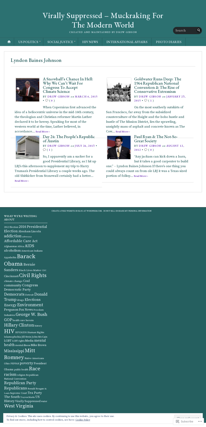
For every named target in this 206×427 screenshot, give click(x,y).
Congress (30, 285)
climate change (13, 281)
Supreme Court (18, 393)
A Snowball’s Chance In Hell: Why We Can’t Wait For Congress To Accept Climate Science (68, 85)
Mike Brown (38, 345)
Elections (32, 299)
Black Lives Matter (30, 270)
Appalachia (10, 257)
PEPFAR (14, 363)
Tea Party (35, 393)
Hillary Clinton (19, 325)
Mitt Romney (19, 354)
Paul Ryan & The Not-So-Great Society (156, 138)
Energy (10, 305)
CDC (44, 270)
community (13, 285)
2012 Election (11, 227)
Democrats (14, 294)
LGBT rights (18, 340)
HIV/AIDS (21, 332)
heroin (30, 320)
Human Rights (35, 332)
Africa (21, 246)
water (44, 401)
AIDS (29, 246)
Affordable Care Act (20, 241)
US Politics (28, 42)
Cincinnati (11, 276)
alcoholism (12, 251)
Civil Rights (32, 275)
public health (21, 369)
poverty (26, 363)
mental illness (22, 345)
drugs (20, 300)
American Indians (32, 250)
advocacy (27, 236)
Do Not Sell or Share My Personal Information (127, 211)
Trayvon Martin (27, 397)
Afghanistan (10, 246)
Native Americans (34, 358)
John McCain (39, 336)
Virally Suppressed (27, 401)
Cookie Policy (82, 419)
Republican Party (20, 383)
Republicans (15, 388)
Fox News (26, 310)
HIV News (90, 42)
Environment (30, 305)
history (38, 325)
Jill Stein (26, 336)
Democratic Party (17, 290)
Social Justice (60, 42)
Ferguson (11, 310)
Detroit (29, 294)
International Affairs (126, 42)
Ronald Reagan (36, 388)
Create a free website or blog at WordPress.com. (77, 211)
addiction (13, 236)
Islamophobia (12, 336)
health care (19, 320)
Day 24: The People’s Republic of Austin (69, 138)
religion (21, 375)
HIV (9, 331)
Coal (26, 281)
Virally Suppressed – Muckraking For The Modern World (103, 20)
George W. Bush (31, 314)
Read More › (22, 180)
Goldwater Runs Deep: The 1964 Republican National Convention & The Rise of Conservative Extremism (157, 85)
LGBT (7, 341)
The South (12, 397)
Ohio (7, 363)
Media (29, 341)
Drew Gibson (58, 96)
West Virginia (18, 406)
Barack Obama (19, 260)
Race (34, 369)
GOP (8, 320)
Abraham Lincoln (29, 231)
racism (10, 374)
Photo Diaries (168, 42)
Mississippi (14, 351)
